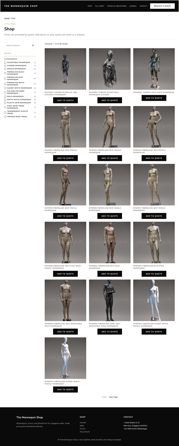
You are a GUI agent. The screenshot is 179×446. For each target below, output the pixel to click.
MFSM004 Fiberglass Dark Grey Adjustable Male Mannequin (104, 325)
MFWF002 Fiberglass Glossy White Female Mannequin (62, 382)
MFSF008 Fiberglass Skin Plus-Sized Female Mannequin (63, 267)
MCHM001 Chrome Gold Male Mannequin (153, 92)
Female (83, 422)
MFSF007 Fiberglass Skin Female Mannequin (149, 209)
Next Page (113, 397)
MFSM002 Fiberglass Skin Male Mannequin (148, 267)
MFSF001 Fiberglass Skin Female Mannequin (61, 151)
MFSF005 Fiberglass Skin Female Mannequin (61, 209)
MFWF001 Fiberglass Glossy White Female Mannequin (150, 325)
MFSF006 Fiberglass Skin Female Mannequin (105, 209)
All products (85, 431)
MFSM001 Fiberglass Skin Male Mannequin (104, 267)
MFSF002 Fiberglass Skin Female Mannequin (105, 151)
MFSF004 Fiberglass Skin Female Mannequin (149, 151)
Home (6, 18)
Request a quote (162, 6)
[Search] (32, 45)
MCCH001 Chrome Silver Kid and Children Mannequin (61, 93)
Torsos (82, 428)
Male (82, 425)
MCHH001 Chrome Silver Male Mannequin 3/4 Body (104, 93)
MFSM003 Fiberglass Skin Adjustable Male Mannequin (63, 325)
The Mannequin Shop (21, 6)
